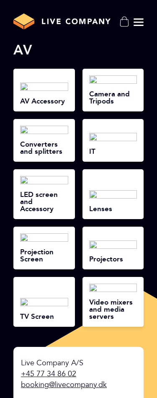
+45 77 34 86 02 (48, 374)
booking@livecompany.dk (64, 385)
